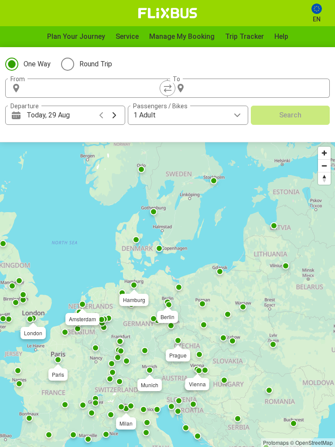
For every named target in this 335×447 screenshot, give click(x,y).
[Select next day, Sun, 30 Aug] (114, 115)
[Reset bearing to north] (324, 178)
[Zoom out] (324, 165)
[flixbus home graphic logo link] (168, 13)
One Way (37, 64)
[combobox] (94, 88)
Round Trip (95, 64)
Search (290, 115)
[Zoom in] (324, 153)
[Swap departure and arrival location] (167, 88)
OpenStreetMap (314, 442)
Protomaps (276, 442)
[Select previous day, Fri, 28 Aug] (101, 115)
